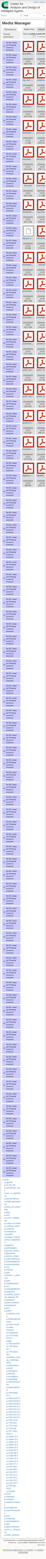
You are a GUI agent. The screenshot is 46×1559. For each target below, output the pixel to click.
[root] (6, 1180)
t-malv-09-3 (13, 1456)
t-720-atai (12, 1428)
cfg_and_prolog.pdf (31, 80)
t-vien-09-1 (12, 1469)
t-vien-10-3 (12, 1472)
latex (8, 1281)
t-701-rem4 (13, 1420)
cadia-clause (13, 1324)
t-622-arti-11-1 (14, 1406)
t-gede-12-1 (13, 1436)
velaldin (11, 1491)
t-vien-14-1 (12, 1480)
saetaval (9, 1499)
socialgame (13, 1376)
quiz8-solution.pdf (30, 423)
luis (7, 1286)
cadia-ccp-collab (13, 1223)
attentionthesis (12, 1199)
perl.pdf (42, 265)
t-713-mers (12, 1426)
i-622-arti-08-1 (14, 1344)
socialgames (11, 1508)
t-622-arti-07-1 (14, 1398)
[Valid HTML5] (28, 1550)
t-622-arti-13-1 (14, 1412)
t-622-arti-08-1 (14, 1401)
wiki (8, 1524)
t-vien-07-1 (12, 1464)
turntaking (10, 1518)
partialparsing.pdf (30, 265)
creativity (10, 1229)
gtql (9, 1341)
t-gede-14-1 (13, 1442)
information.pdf (29, 159)
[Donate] (8, 1550)
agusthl (9, 1182)
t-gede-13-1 (13, 1439)
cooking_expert (13, 1226)
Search (21, 15)
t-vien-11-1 (12, 1475)
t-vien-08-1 (12, 1467)
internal (9, 1270)
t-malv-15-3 (13, 1461)
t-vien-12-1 (12, 1477)
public (8, 1311)
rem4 (10, 1368)
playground (11, 1305)
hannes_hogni (12, 1256)
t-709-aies (12, 1423)
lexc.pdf (28, 186)
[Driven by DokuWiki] (23, 1553)
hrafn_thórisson (13, 1259)
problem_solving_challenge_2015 (13, 1360)
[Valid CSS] (38, 1550)
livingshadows (12, 1283)
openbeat (10, 1300)
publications (13, 1365)
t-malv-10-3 (13, 1458)
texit (8, 1516)
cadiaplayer (13, 1333)
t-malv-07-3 (13, 1450)
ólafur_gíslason (13, 1535)
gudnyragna (11, 1248)
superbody (12, 1379)
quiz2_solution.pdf (31, 370)
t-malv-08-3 (13, 1453)
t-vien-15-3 (12, 1483)
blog (8, 1212)
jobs (8, 1273)
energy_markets (13, 1237)
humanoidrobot (12, 1264)
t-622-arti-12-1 (14, 1409)
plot (7, 1308)
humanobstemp (13, 1262)
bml (7, 1215)
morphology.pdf (29, 212)
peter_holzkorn (12, 1303)
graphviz (10, 1245)
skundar (11, 1374)
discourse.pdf (28, 106)
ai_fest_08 (10, 1185)
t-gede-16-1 (13, 1447)
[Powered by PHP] (18, 1550)
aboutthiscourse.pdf (31, 54)
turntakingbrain (12, 1521)
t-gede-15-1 (13, 1445)
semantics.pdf (28, 449)
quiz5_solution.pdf (31, 396)
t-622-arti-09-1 (14, 1404)
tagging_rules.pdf (30, 475)
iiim (7, 1267)
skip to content (39, 2)
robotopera (13, 1371)
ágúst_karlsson (12, 1527)
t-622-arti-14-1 (14, 1415)
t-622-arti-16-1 (14, 1417)
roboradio (10, 1497)
